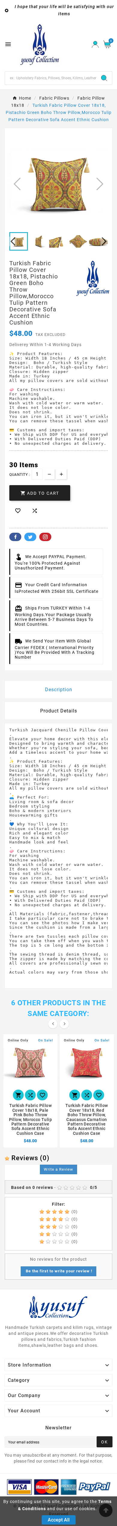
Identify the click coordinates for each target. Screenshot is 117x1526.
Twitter (30, 537)
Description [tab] (58, 689)
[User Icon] (95, 44)
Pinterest (45, 537)
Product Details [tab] (58, 711)
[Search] (104, 78)
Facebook (15, 537)
